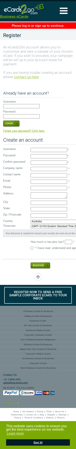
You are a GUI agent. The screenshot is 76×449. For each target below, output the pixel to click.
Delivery (50, 417)
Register (51, 414)
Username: (9, 101)
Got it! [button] (38, 442)
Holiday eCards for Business (38, 316)
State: (7, 208)
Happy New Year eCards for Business (38, 349)
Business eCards (14, 17)
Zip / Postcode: (12, 214)
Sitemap (62, 414)
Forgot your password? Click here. (24, 130)
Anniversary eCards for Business (38, 358)
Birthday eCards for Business (38, 344)
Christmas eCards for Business (38, 311)
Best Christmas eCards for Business (38, 368)
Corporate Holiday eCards (38, 354)
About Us (59, 411)
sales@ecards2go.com (15, 382)
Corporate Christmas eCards (38, 335)
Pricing (40, 411)
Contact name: (12, 174)
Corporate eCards (38, 363)
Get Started (28, 411)
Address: (8, 193)
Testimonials (17, 414)
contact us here (26, 77)
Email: (7, 181)
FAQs (49, 411)
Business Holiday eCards (38, 330)
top (38, 277)
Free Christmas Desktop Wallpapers (38, 339)
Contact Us (31, 414)
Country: (8, 221)
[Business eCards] (22, 14)
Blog (42, 414)
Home (16, 411)
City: (6, 202)
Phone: (7, 187)
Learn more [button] (15, 433)
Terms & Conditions (33, 417)
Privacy (17, 417)
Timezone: (9, 226)
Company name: (13, 168)
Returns (61, 417)
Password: (9, 111)
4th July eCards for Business (38, 325)
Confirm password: (14, 162)
